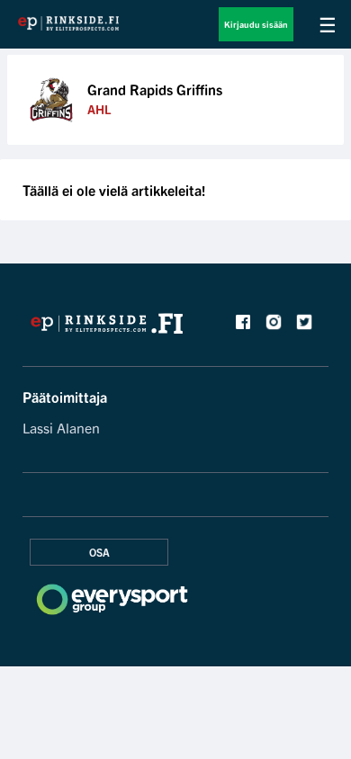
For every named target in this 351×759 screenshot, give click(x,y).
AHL (99, 109)
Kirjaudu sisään (256, 24)
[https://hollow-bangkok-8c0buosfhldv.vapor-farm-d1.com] (107, 328)
